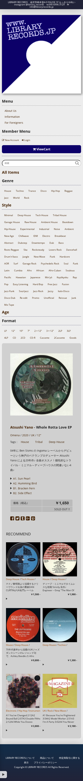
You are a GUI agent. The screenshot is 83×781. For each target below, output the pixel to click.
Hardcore (65, 256)
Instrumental (36, 710)
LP (5, 330)
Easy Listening (20, 284)
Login (27, 140)
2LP (60, 330)
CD (14, 337)
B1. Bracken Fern (24, 488)
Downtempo (38, 242)
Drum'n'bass (11, 256)
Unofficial (49, 298)
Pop (6, 284)
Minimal (8, 215)
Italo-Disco (63, 291)
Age (5, 312)
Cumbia (18, 270)
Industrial (44, 229)
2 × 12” (38, 330)
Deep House (24, 215)
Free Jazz (52, 284)
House (7, 191)
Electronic (11, 710)
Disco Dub (9, 298)
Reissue (63, 298)
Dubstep (22, 242)
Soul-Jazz (24, 291)
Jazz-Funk (9, 291)
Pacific (7, 277)
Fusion (65, 284)
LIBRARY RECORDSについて (20, 758)
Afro (29, 270)
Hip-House (10, 229)
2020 (25, 435)
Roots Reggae (11, 249)
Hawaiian (21, 277)
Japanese (35, 277)
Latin (6, 270)
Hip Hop (55, 191)
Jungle (26, 256)
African (40, 270)
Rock (26, 197)
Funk (75, 263)
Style (6, 205)
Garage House (12, 222)
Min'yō (48, 277)
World (16, 197)
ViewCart (43, 149)
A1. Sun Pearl (21, 478)
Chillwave (24, 236)
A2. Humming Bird (25, 483)
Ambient (69, 229)
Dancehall (71, 249)
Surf (16, 263)
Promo (35, 298)
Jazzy (50, 291)
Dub (51, 242)
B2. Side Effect (22, 493)
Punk (52, 256)
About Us (10, 111)
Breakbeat (60, 236)
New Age (9, 236)
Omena (15, 435)
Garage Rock (29, 263)
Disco (44, 191)
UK (33, 435)
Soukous (70, 270)
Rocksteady (38, 249)
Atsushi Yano (21, 427)
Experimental (27, 229)
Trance (32, 191)
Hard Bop (38, 284)
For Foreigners (14, 122)
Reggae (68, 191)
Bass (61, 242)
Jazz (6, 197)
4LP (6, 337)
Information (12, 117)
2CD (23, 337)
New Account (11, 140)
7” (29, 330)
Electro (46, 236)
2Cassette (59, 337)
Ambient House (49, 222)
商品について (47, 758)
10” (21, 330)
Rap (75, 277)
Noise (57, 229)
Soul (66, 263)
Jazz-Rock (38, 291)
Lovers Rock (55, 249)
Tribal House (60, 215)
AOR (6, 263)
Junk (74, 298)
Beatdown (67, 222)
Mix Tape (9, 304)
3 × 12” (50, 330)
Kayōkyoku (62, 277)
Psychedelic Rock (50, 263)
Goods (72, 337)
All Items (10, 172)
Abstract (8, 242)
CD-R (32, 337)
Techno (20, 191)
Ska (25, 249)
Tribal (39, 442)
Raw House (30, 222)
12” (13, 330)
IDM (35, 236)
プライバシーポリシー (45, 762)
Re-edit (23, 298)
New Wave (39, 256)
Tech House (42, 215)
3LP (69, 330)
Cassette (44, 337)
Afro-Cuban (55, 270)
